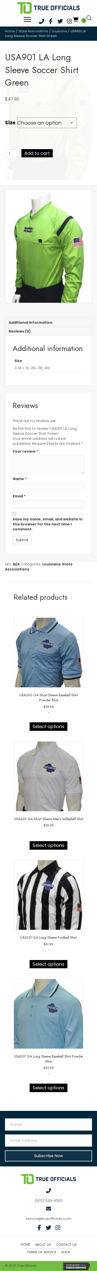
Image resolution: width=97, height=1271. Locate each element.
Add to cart (37, 153)
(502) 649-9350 (48, 1200)
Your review (25, 451)
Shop (65, 1252)
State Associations (33, 31)
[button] (41, 21)
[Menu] (27, 19)
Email (19, 496)
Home (10, 31)
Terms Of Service (41, 1252)
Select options (48, 726)
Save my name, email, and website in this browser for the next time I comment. (48, 524)
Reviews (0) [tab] (20, 331)
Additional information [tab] (30, 322)
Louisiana (59, 31)
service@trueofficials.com (48, 1218)
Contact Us (66, 1244)
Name (20, 478)
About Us (43, 1244)
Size (10, 122)
